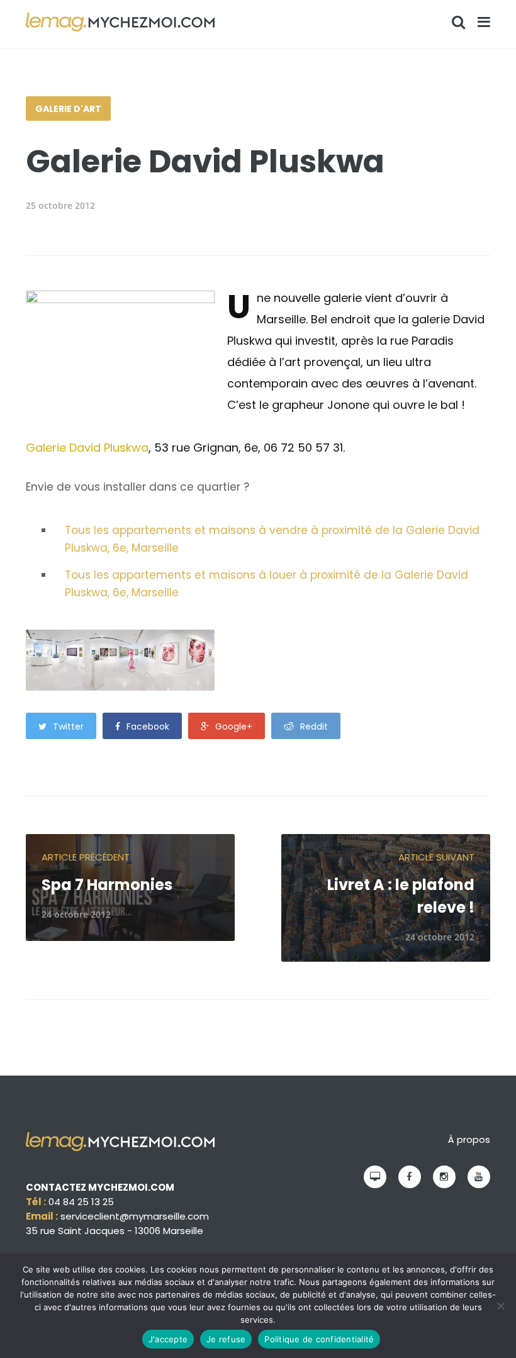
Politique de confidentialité (319, 1339)
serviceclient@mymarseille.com (134, 1216)
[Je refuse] (500, 1306)
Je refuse (225, 1339)
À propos (469, 1139)
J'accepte (168, 1339)
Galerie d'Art (68, 109)
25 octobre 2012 (60, 205)
